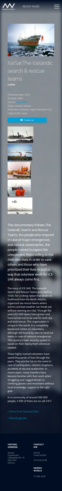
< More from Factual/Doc (23, 411)
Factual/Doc (22, 102)
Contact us (28, 120)
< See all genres (17, 418)
